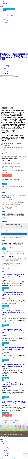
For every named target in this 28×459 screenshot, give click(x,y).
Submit (14, 233)
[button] (14, 224)
